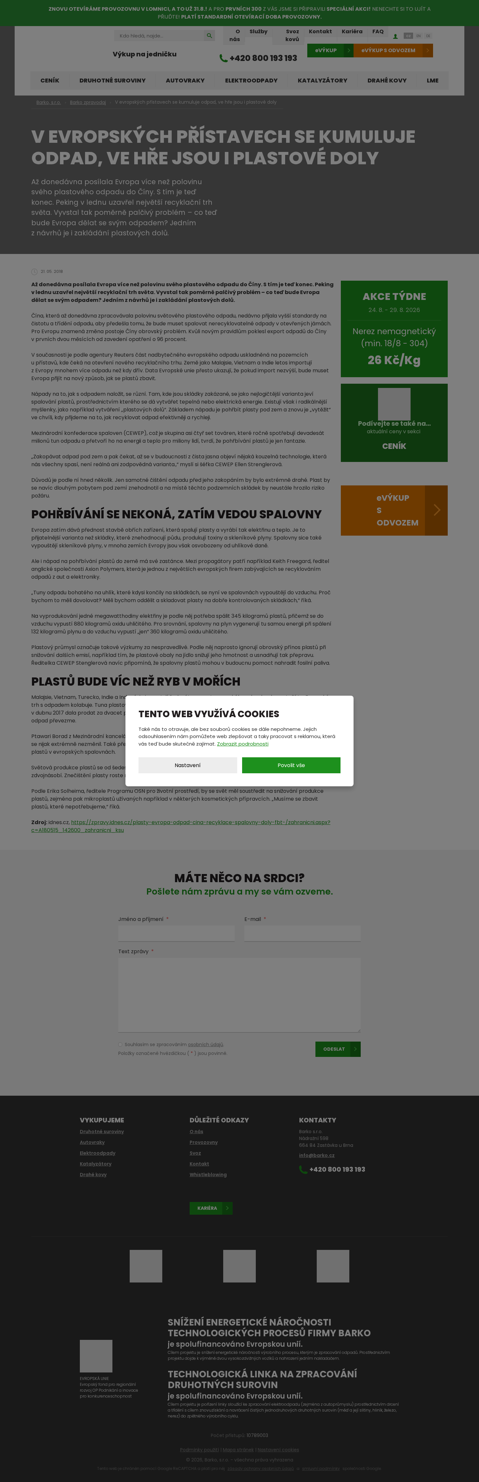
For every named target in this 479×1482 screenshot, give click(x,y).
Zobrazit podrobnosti (243, 743)
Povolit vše (291, 765)
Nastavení (188, 765)
